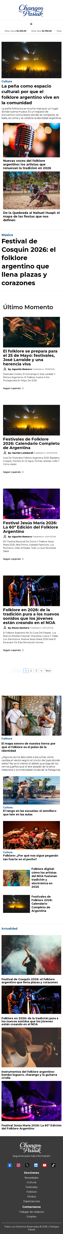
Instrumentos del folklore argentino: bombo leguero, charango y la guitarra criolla (29, 1075)
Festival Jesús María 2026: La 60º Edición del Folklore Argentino (30, 527)
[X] (27, 1165)
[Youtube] (44, 1165)
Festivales (31, 1187)
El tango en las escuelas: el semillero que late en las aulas (29, 812)
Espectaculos (31, 1201)
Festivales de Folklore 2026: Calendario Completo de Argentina (31, 443)
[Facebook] (9, 1165)
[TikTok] (53, 1165)
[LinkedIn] (35, 1165)
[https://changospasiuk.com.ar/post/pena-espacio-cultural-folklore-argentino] (31, 60)
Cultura (31, 1182)
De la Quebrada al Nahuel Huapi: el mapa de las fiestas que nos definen (31, 216)
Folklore (31, 1191)
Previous (17, 670)
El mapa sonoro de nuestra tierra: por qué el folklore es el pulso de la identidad (29, 747)
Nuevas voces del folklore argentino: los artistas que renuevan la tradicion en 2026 (27, 164)
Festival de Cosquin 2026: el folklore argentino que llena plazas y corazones (30, 981)
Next (48, 670)
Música (31, 1196)
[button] (30, 24)
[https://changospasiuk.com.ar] (31, 11)
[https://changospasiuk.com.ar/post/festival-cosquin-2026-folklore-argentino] (31, 955)
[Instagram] (18, 1165)
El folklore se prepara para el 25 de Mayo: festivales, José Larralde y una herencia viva (30, 357)
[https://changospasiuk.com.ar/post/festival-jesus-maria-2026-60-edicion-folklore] (31, 1101)
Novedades (31, 1177)
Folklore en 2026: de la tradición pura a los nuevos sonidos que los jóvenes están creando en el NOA (31, 616)
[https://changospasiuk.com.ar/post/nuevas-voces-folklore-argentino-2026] (31, 140)
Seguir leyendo (12, 388)
